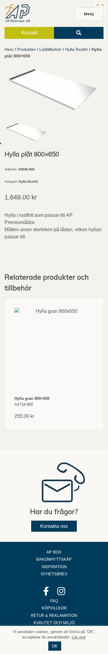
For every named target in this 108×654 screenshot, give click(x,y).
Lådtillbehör (50, 49)
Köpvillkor (54, 608)
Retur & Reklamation (54, 615)
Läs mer (79, 637)
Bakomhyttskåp (54, 559)
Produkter (26, 49)
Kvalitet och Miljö (54, 623)
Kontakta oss (54, 526)
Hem (9, 49)
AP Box (54, 552)
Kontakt (29, 32)
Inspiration (54, 567)
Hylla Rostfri (76, 49)
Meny (89, 13)
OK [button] (55, 646)
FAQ (54, 601)
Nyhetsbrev (54, 574)
